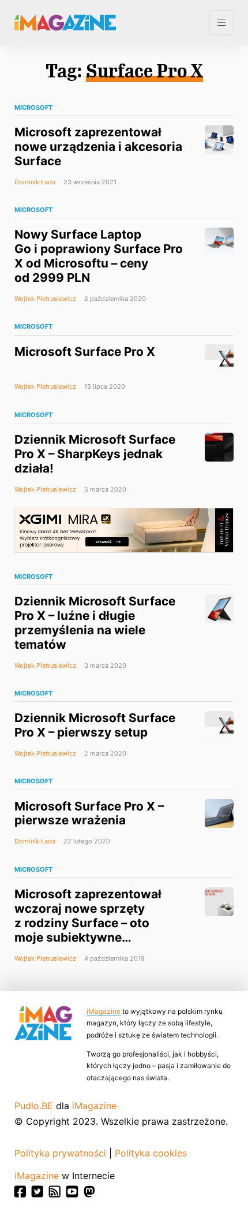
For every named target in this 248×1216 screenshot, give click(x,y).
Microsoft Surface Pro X (84, 351)
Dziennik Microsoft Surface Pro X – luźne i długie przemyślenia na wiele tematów (94, 623)
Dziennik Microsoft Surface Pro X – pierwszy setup (94, 725)
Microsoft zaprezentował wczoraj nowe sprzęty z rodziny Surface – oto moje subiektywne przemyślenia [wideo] (87, 923)
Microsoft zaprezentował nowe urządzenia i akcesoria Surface (98, 146)
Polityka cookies (151, 1153)
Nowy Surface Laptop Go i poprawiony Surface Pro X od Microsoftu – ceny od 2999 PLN (98, 256)
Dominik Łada (34, 182)
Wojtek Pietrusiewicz (45, 299)
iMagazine (104, 1011)
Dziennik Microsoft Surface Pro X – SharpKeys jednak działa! (94, 453)
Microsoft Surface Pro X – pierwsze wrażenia (89, 813)
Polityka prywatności (60, 1153)
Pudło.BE (33, 1105)
